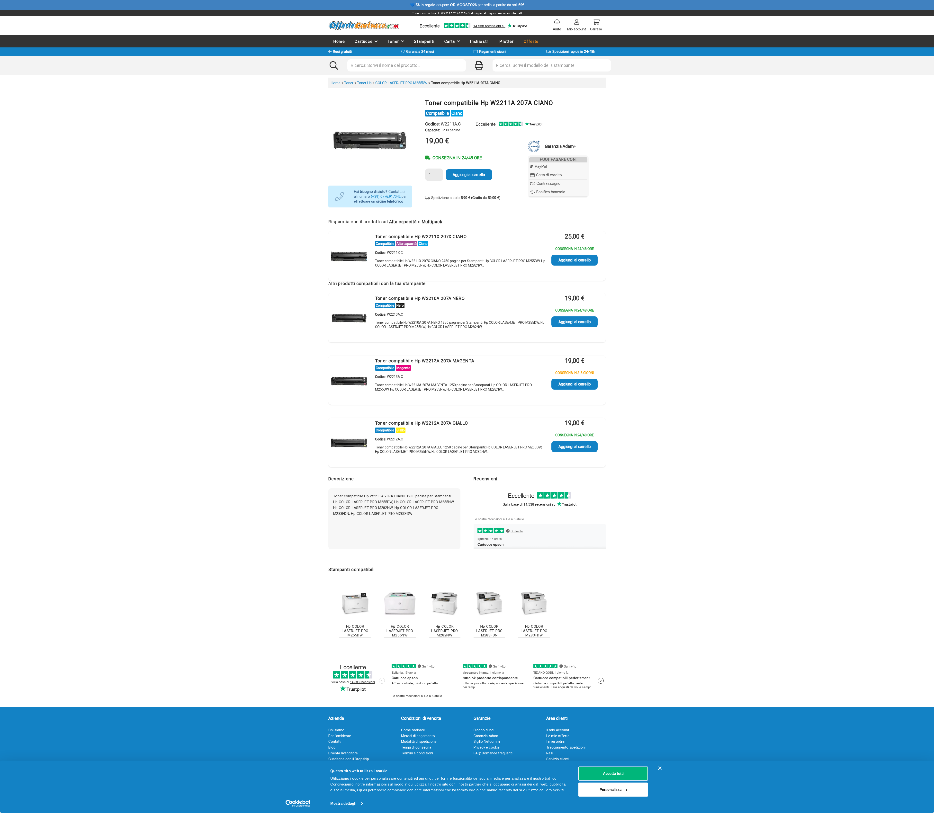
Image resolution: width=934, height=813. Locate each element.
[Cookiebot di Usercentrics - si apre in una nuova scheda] (298, 803)
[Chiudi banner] (660, 768)
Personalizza (610, 789)
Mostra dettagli (343, 803)
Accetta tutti (613, 773)
